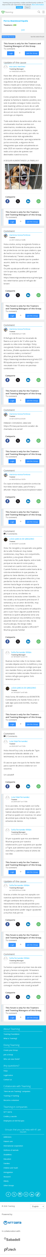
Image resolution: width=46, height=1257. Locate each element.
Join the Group (31, 53)
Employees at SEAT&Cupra (14, 1121)
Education (7, 1159)
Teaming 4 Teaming (11, 1096)
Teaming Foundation (11, 1034)
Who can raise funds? (12, 1059)
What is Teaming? (10, 1038)
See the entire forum (37, 37)
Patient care (8, 1141)
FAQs (6, 1071)
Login (11, 53)
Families (7, 1163)
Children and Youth (11, 1168)
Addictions (7, 1137)
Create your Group (11, 1050)
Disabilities (8, 1154)
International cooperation (13, 1146)
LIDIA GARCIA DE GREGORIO (21, 539)
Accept (19, 7)
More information (38, 5)
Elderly (6, 1181)
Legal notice (8, 1075)
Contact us (8, 1079)
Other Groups (9, 1185)
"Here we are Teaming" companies (17, 1091)
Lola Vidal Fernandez (18, 741)
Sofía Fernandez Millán (21, 652)
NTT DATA (8, 1112)
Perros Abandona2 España (16, 21)
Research (7, 1177)
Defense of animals (11, 1150)
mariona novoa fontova (19, 235)
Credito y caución (10, 1116)
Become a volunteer (11, 1100)
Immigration (8, 1172)
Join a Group (8, 1054)
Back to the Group (8, 37)
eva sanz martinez (17, 66)
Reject (27, 7)
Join (23, 30)
